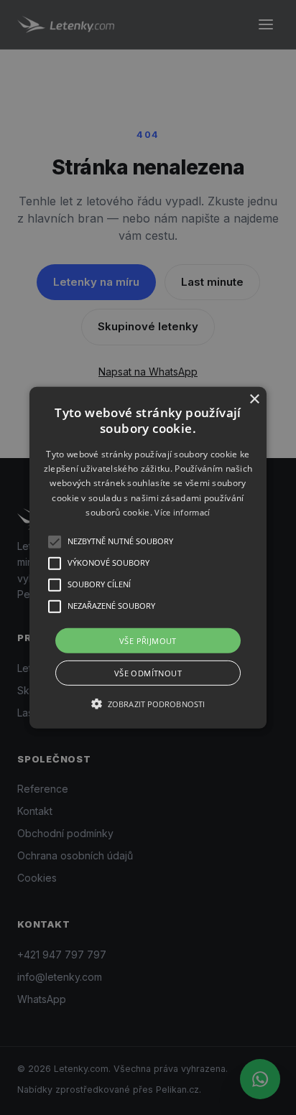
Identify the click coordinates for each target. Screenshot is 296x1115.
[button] (148, 557)
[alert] (148, 557)
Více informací (182, 512)
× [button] (254, 398)
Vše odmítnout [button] (148, 673)
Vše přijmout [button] (148, 640)
